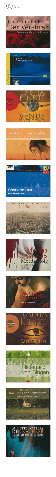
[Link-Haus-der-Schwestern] (28, 418)
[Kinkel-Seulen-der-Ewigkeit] (28, 344)
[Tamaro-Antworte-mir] (28, 307)
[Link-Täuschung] (28, 195)
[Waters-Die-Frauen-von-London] (28, 158)
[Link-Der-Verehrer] (28, 47)
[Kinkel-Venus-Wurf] (28, 121)
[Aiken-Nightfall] (28, 84)
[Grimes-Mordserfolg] (28, 270)
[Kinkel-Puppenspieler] (28, 233)
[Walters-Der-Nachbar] (28, 455)
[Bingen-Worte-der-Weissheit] (28, 381)
